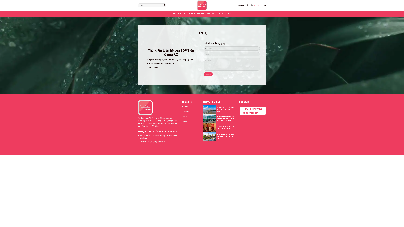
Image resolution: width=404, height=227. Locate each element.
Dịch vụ (219, 14)
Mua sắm (210, 14)
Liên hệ (256, 5)
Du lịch (192, 14)
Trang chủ (240, 5)
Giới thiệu (249, 5)
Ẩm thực (200, 14)
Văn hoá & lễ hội (180, 14)
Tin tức (263, 5)
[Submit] (164, 5)
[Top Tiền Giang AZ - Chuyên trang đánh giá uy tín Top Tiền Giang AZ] (202, 5)
